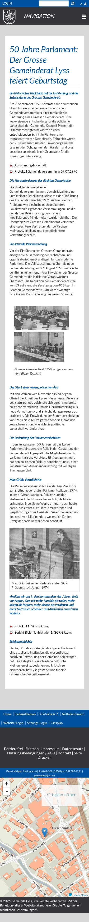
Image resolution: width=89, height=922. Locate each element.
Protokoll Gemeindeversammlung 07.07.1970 (45, 171)
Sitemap (32, 748)
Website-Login (13, 723)
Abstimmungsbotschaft (30, 165)
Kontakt (64, 753)
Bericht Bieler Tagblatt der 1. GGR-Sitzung (43, 632)
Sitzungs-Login (37, 723)
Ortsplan (57, 723)
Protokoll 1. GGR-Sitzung (31, 626)
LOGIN (7, 3)
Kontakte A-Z (48, 714)
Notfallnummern (73, 714)
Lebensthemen (25, 714)
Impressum (50, 748)
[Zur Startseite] (8, 24)
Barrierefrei (13, 748)
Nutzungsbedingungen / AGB (31, 753)
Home (7, 714)
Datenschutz (72, 748)
